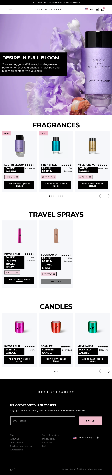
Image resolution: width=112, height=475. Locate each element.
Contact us (47, 442)
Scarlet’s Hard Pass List (21, 446)
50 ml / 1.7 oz (12, 177)
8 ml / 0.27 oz (12, 272)
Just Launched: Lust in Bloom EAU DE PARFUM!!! (56, 2)
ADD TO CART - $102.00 (19, 185)
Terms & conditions (51, 435)
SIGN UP (90, 421)
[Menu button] (10, 9)
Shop (12, 435)
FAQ (44, 446)
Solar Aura (49, 261)
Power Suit (12, 261)
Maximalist (85, 349)
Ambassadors (16, 450)
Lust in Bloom (14, 168)
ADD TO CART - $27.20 (19, 280)
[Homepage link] (49, 9)
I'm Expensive (86, 168)
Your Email (19, 420)
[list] (89, 9)
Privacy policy (48, 439)
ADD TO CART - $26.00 (19, 360)
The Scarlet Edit (17, 442)
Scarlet (47, 349)
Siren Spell (49, 168)
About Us (14, 439)
